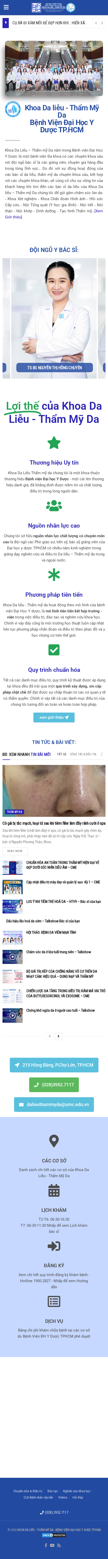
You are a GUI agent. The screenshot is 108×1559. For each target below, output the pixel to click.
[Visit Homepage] (53, 8)
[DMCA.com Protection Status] (54, 1535)
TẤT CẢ (61, 754)
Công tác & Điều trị (83, 754)
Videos (62, 1497)
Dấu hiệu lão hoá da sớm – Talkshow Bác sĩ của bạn (43, 921)
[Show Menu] (6, 7)
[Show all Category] (101, 754)
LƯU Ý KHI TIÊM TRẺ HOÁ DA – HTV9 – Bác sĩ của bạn (63, 902)
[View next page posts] (58, 1036)
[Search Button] (101, 7)
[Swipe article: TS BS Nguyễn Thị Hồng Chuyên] (54, 318)
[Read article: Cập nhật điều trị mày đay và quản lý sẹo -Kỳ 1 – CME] (13, 887)
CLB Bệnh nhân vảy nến (38, 1497)
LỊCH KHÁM (54, 1210)
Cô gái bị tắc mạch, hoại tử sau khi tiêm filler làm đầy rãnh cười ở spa (54, 823)
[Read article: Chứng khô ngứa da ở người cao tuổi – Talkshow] (13, 1015)
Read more (17, 850)
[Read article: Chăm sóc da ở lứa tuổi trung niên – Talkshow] (13, 957)
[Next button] (101, 318)
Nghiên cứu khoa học (76, 1491)
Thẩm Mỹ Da (14, 811)
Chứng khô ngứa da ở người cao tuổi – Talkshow (60, 1010)
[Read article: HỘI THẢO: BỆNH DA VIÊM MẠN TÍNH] (13, 937)
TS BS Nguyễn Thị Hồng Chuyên (54, 367)
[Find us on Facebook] (46, 1546)
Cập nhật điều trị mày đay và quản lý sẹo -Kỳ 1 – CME (63, 882)
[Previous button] (6, 318)
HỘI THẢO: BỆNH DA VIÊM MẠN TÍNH (51, 932)
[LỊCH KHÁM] (54, 1190)
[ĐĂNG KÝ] (54, 1246)
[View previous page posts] (49, 1036)
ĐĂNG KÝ (54, 1266)
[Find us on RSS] (59, 1546)
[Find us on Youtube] (52, 1546)
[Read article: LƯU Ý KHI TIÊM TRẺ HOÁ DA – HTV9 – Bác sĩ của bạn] (13, 906)
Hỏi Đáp (78, 1497)
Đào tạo (52, 1491)
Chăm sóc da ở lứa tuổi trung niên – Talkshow (58, 952)
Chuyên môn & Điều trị (27, 1491)
